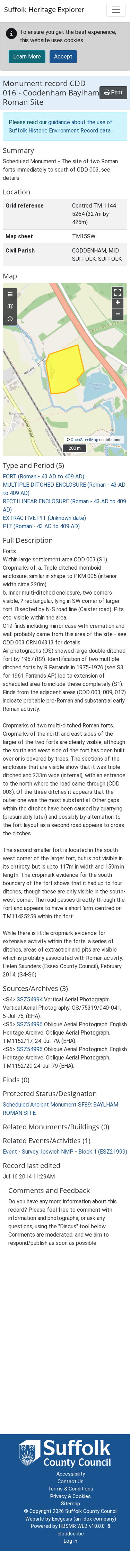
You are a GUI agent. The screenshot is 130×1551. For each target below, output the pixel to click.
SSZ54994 (30, 999)
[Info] (10, 319)
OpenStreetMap (84, 440)
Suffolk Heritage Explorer (44, 9)
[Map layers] (10, 294)
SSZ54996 (30, 1024)
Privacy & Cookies (70, 1496)
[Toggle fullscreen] (117, 292)
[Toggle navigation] (116, 10)
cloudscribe (71, 1534)
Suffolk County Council (91, 1511)
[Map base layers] (10, 307)
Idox (87, 1519)
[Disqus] (65, 1345)
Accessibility (71, 1474)
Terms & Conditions (70, 1489)
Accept (63, 56)
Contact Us (71, 1482)
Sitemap (70, 1504)
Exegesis (62, 1519)
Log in (70, 1541)
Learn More (27, 56)
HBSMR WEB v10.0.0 (83, 1526)
